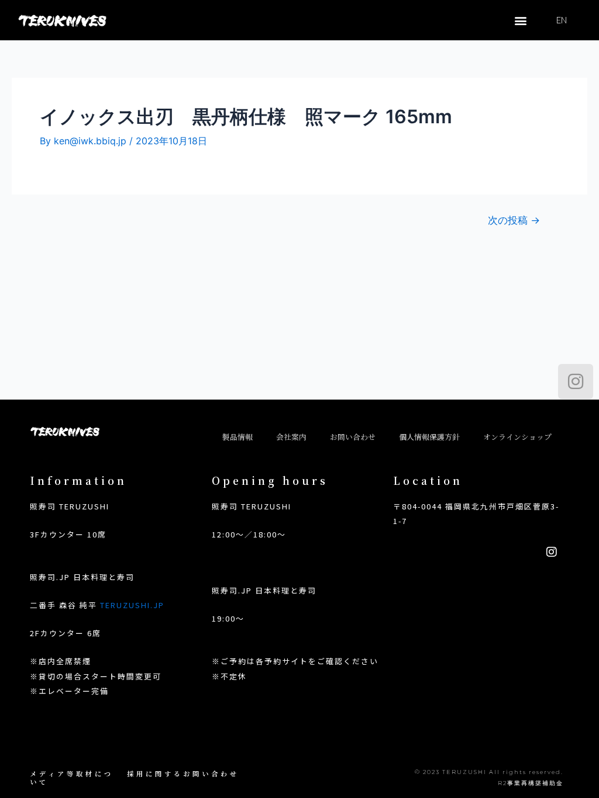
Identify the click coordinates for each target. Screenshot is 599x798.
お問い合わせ (353, 436)
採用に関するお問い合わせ (183, 773)
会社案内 (291, 436)
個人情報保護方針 (429, 436)
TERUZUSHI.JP (132, 604)
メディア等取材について (71, 777)
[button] (520, 20)
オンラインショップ (517, 436)
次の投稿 (514, 220)
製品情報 (237, 436)
